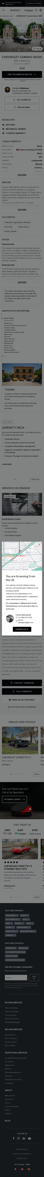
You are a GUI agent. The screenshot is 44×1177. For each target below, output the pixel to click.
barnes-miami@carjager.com (25, 621)
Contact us (21, 629)
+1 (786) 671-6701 (25, 617)
